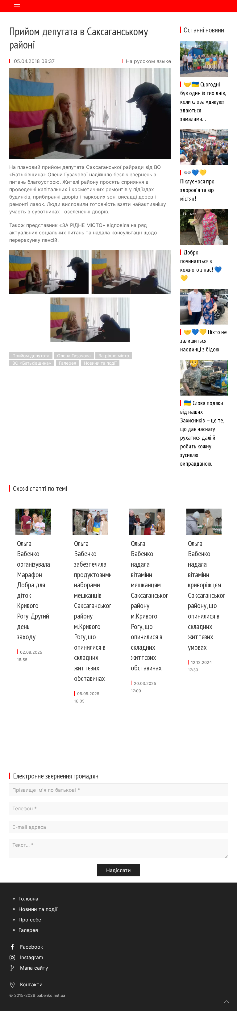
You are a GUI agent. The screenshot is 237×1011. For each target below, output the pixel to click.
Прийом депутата (30, 355)
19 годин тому (192, 46)
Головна (28, 899)
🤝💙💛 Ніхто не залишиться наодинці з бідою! (203, 340)
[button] (17, 6)
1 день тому (190, 134)
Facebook (31, 947)
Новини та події (100, 363)
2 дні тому (189, 213)
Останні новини (204, 30)
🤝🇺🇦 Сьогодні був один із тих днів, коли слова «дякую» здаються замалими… (203, 101)
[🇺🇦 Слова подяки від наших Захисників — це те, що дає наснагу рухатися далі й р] (204, 377)
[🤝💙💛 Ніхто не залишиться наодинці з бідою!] (204, 306)
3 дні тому (189, 364)
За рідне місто (113, 355)
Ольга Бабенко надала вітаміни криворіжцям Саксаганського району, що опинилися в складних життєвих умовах (208, 595)
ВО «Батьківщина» (31, 363)
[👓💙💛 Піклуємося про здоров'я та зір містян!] (204, 147)
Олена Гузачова (74, 355)
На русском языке (148, 61)
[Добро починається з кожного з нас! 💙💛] (204, 227)
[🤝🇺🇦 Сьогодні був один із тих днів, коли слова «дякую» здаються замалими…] (204, 59)
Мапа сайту (33, 968)
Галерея (67, 363)
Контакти (31, 984)
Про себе (30, 920)
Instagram (31, 957)
